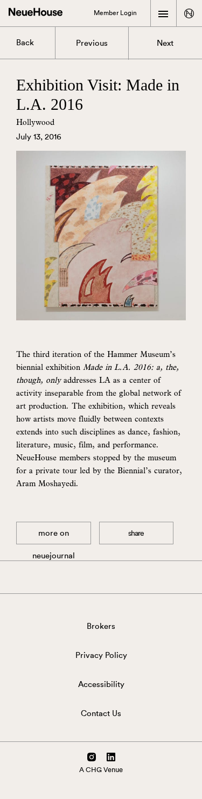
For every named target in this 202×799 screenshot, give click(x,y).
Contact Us (101, 714)
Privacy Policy (101, 655)
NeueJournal (53, 536)
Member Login (115, 13)
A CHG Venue (101, 769)
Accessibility (101, 685)
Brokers (101, 626)
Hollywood (35, 122)
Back (25, 43)
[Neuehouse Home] (35, 13)
